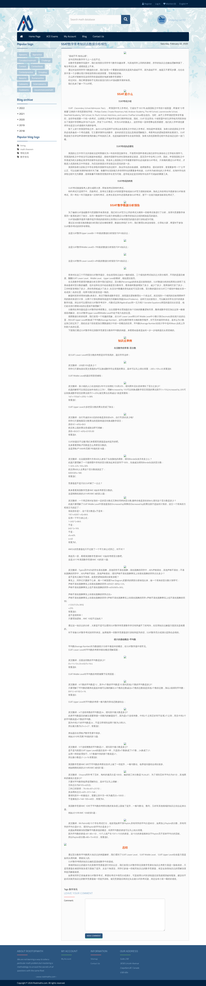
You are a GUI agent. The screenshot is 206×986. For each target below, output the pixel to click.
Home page (34, 36)
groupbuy (42, 72)
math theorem (26, 149)
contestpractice (26, 72)
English (182, 3)
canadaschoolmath (27, 60)
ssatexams (24, 89)
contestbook (37, 66)
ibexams (22, 78)
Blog (84, 36)
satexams (23, 84)
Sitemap (94, 958)
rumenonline (38, 78)
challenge (46, 60)
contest (22, 66)
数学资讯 (24, 156)
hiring (22, 145)
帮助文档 (24, 153)
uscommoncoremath (43, 89)
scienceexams (39, 84)
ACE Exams (52, 36)
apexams (23, 54)
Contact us (98, 36)
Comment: (68, 900)
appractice (37, 54)
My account (70, 36)
